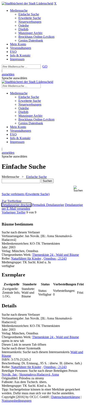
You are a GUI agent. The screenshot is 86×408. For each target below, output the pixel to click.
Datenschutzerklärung (65, 397)
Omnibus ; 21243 (55, 258)
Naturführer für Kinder (26, 258)
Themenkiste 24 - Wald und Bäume (55, 254)
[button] (78, 189)
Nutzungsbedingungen (17, 400)
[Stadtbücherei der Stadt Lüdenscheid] (27, 3)
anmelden (8, 74)
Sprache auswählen (14, 78)
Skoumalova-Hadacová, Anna (39, 374)
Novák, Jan (10, 374)
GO (44, 66)
